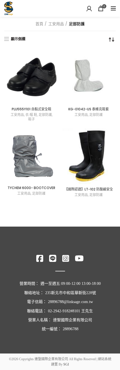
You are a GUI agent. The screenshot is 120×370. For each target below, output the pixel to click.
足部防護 (45, 115)
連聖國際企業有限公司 (72, 320)
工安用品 (56, 24)
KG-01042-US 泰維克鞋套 (88, 109)
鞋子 (31, 119)
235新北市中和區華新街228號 (70, 293)
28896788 (70, 329)
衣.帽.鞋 (31, 115)
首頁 (39, 24)
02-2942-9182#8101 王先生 (70, 311)
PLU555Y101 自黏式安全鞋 (31, 109)
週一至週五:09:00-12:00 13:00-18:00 (70, 283)
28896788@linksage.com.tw (70, 302)
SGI (66, 364)
